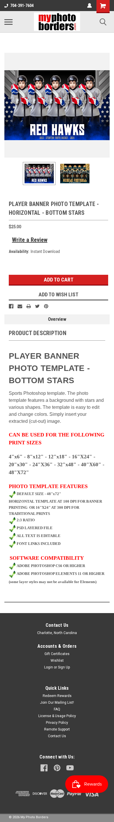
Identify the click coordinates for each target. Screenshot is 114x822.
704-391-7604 (22, 5)
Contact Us (57, 736)
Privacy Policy (57, 723)
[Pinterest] (46, 306)
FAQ (57, 709)
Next (105, 105)
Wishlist (57, 661)
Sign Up (64, 667)
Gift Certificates (57, 654)
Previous (8, 105)
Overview (57, 319)
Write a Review (29, 239)
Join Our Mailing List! (57, 702)
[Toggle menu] (8, 22)
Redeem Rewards (57, 696)
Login (48, 667)
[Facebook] (11, 306)
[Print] (28, 306)
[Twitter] (37, 306)
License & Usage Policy (57, 716)
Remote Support (57, 729)
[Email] (20, 306)
